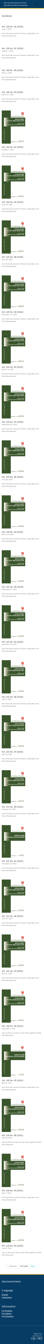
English (5, 1295)
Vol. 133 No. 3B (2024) (12, 477)
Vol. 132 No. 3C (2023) (12, 642)
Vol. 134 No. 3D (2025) (12, 202)
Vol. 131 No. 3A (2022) (12, 971)
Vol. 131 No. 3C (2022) (12, 861)
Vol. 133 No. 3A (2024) (12, 532)
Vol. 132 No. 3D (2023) (12, 587)
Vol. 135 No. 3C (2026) (12, 48)
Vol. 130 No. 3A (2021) (12, 1190)
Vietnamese (7, 1297)
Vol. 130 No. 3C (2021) (12, 1080)
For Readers (7, 1311)
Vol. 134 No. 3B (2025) (12, 257)
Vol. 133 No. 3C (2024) (12, 422)
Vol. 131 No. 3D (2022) (12, 807)
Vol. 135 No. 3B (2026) (12, 70)
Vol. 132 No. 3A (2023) (12, 752)
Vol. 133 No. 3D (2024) (12, 312)
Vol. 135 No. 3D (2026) (12, 26)
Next (34, 1266)
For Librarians (7, 1316)
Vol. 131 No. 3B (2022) (12, 916)
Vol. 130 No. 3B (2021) (12, 1135)
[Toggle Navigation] (37, 4)
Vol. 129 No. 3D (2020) (12, 1246)
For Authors (6, 1314)
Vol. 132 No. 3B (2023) (12, 697)
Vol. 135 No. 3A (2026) (12, 92)
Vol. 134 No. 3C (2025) (12, 147)
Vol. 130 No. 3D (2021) (12, 1026)
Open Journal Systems (11, 1281)
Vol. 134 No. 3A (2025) (12, 367)
